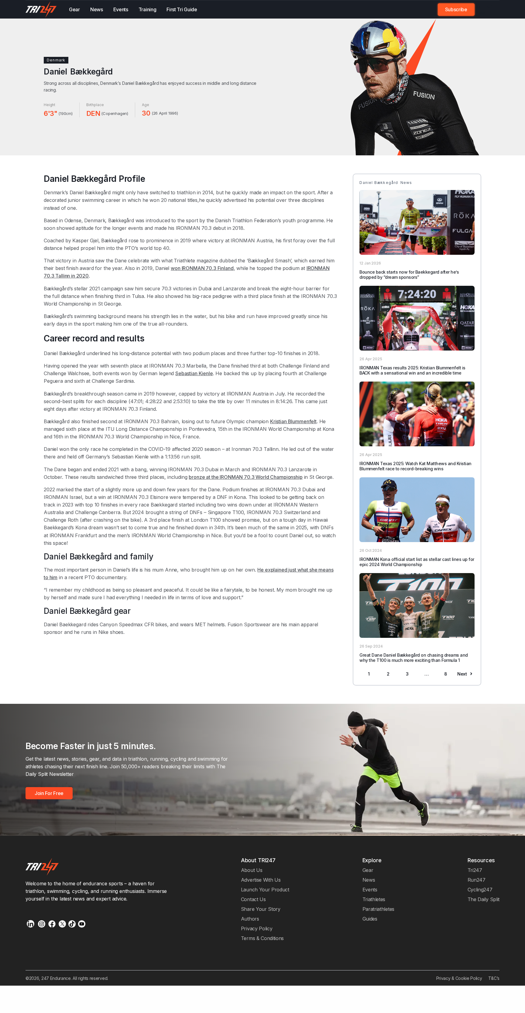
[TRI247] (41, 9)
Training (147, 9)
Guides (369, 919)
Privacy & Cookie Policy (459, 978)
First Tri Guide (181, 9)
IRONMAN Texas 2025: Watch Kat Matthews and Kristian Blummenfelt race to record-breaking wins (415, 466)
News (96, 9)
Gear (74, 9)
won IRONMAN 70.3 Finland (202, 268)
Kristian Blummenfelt (293, 421)
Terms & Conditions (262, 938)
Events (120, 9)
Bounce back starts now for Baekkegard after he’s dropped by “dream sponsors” (409, 274)
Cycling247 (480, 890)
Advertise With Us (261, 880)
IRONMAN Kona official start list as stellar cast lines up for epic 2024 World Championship (416, 562)
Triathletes (374, 899)
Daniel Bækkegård (140, 83)
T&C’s (493, 978)
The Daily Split (483, 899)
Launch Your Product (265, 890)
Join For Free (483, 9)
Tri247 (475, 870)
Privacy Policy (257, 928)
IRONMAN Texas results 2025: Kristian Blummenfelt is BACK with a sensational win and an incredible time (412, 370)
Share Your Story (260, 909)
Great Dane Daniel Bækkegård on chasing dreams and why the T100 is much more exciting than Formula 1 (413, 657)
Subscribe (456, 9)
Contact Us (253, 899)
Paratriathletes (378, 909)
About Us (251, 870)
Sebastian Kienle (194, 373)
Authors (250, 919)
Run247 (477, 880)
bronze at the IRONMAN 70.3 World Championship (245, 477)
